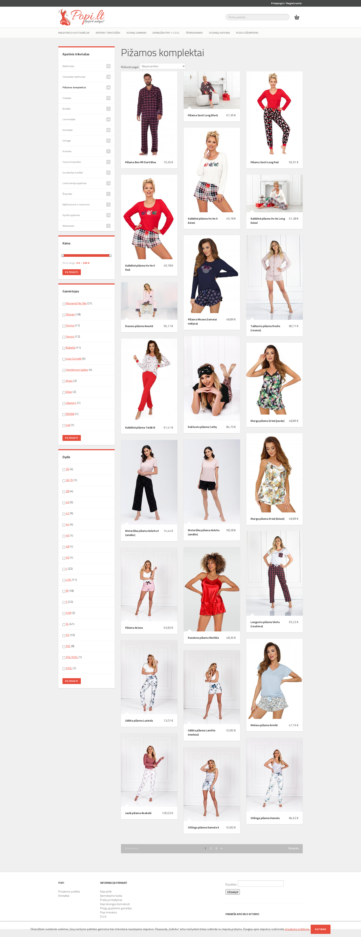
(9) (69, 513)
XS (67, 635)
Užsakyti (232, 892)
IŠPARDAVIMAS (194, 33)
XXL (68, 646)
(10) (70, 635)
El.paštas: (231, 884)
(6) (69, 502)
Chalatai (86, 98)
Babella (70, 347)
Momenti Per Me (76, 303)
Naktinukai (86, 66)
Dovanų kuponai (219, 33)
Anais (69, 380)
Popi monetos (108, 912)
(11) (73, 347)
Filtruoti (71, 272)
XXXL (69, 668)
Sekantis (293, 848)
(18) (73, 314)
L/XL (68, 579)
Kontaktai (63, 896)
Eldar (69, 391)
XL (67, 624)
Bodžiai (85, 109)
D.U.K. (103, 916)
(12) (73, 336)
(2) (71, 381)
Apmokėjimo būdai (111, 896)
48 (67, 546)
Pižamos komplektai (86, 87)
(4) (79, 370)
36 (67, 469)
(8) (70, 646)
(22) (69, 602)
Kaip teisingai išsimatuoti (115, 904)
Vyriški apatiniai (86, 215)
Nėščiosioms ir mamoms (85, 204)
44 (67, 524)
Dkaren (70, 314)
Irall (68, 425)
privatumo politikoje (297, 929)
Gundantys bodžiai (86, 173)
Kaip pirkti (106, 891)
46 (67, 535)
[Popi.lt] (81, 17)
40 (67, 502)
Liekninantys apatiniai (86, 183)
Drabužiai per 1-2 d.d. (166, 33)
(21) (79, 303)
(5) (75, 359)
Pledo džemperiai (247, 33)
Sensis (70, 336)
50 (67, 557)
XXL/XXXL (72, 657)
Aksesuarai (85, 226)
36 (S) (69, 480)
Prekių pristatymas (111, 900)
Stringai (86, 141)
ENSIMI (70, 414)
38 (67, 491)
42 (67, 513)
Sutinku (320, 929)
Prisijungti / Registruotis (286, 3)
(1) (73, 403)
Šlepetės (85, 194)
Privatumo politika (69, 891)
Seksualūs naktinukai (86, 77)
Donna (70, 325)
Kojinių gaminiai (136, 33)
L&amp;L (71, 403)
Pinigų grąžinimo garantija (116, 908)
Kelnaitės (86, 130)
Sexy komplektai (86, 162)
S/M (68, 613)
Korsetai (85, 151)
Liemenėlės (86, 119)
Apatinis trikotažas (108, 33)
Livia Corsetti (73, 358)
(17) (73, 325)
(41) (70, 624)
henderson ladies (77, 369)
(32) (69, 568)
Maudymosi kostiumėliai (73, 33)
